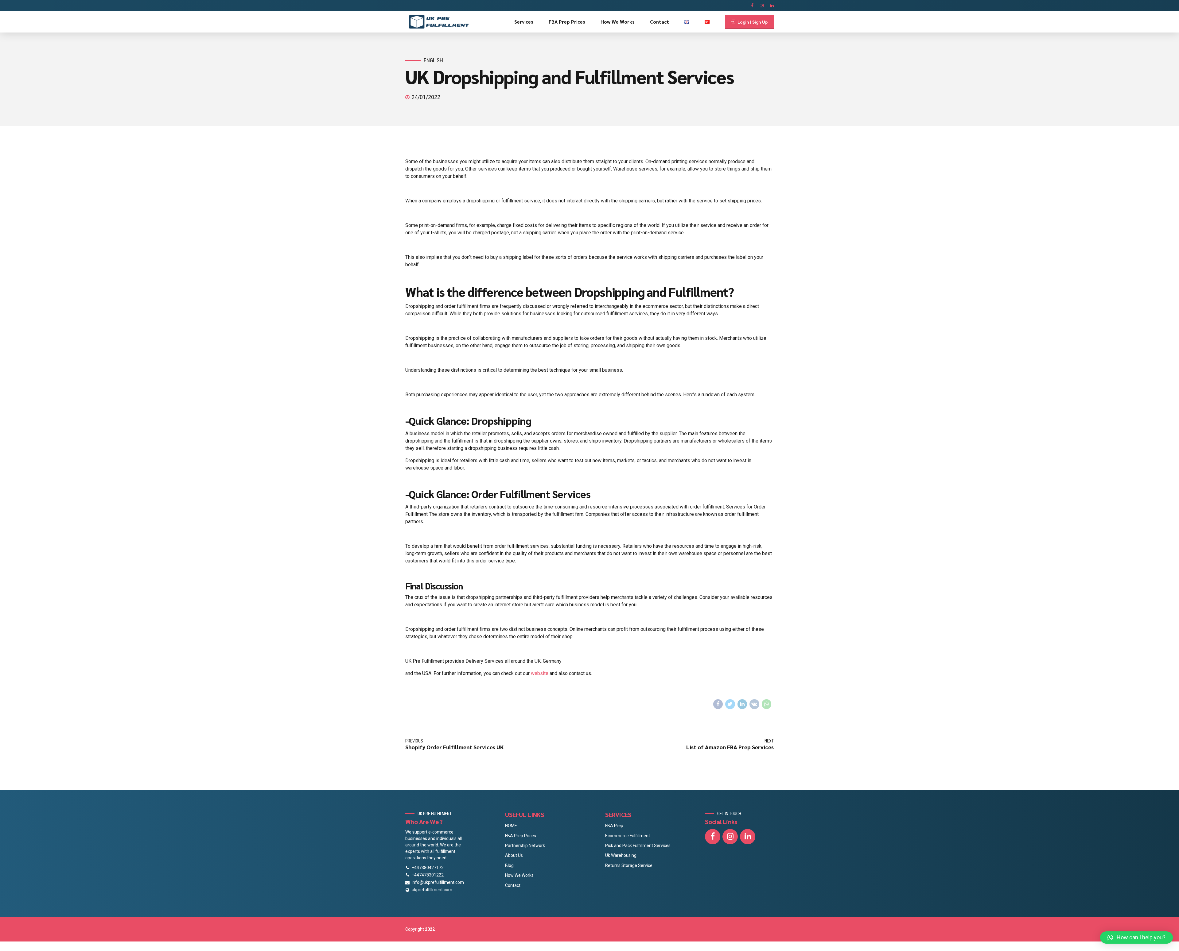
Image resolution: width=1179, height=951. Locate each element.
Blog (509, 865)
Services (523, 21)
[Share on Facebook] (718, 704)
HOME (511, 825)
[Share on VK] (754, 704)
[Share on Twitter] (730, 704)
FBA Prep (614, 825)
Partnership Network (525, 845)
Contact (659, 21)
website (539, 673)
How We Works (618, 21)
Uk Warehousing (620, 855)
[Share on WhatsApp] (767, 704)
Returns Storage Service (628, 865)
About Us (514, 855)
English (433, 60)
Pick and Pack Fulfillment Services (638, 845)
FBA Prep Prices (567, 21)
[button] (1136, 937)
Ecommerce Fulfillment (627, 835)
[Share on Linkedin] (742, 704)
